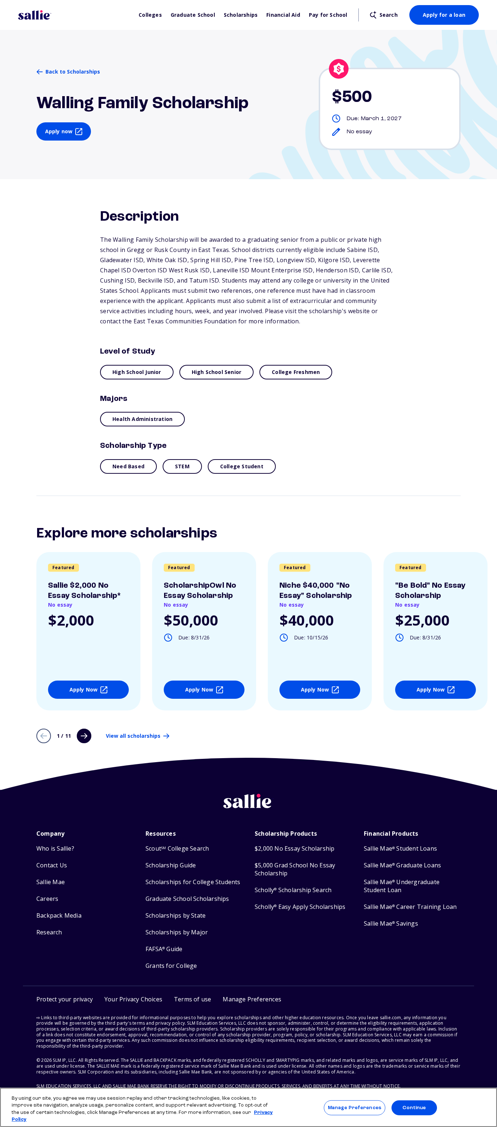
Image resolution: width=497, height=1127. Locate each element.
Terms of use (192, 999)
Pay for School (328, 15)
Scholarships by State (176, 915)
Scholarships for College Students (193, 882)
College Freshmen (296, 372)
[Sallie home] (74, 15)
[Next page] (84, 736)
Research (49, 932)
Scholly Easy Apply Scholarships (300, 907)
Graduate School (193, 15)
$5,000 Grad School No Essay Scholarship (295, 869)
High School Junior (136, 372)
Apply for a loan (444, 14)
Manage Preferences (354, 1108)
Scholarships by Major (177, 932)
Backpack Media (58, 915)
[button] (252, 999)
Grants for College (171, 966)
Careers (47, 899)
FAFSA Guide (164, 949)
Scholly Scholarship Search (293, 890)
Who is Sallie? (55, 848)
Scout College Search (177, 848)
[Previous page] (43, 736)
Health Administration (142, 418)
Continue (414, 1108)
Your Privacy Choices (133, 999)
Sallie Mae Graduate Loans (402, 865)
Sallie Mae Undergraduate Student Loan (402, 886)
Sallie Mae (50, 882)
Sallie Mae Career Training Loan (410, 907)
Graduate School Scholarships (187, 899)
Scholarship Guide (171, 865)
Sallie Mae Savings (391, 923)
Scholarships (241, 15)
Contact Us (51, 865)
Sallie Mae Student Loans (400, 848)
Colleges (150, 15)
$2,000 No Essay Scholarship (294, 848)
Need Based (128, 466)
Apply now (59, 131)
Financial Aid (283, 15)
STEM (182, 466)
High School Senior (217, 372)
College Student (241, 466)
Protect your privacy (64, 999)
